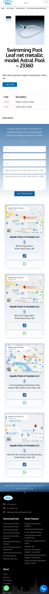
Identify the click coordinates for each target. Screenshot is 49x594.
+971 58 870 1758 (24, 489)
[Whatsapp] (6, 588)
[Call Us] (43, 588)
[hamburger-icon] (46, 2)
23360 (6, 102)
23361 (6, 106)
